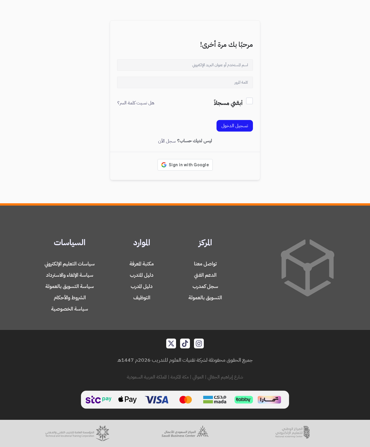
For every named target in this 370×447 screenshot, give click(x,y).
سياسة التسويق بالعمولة (69, 286)
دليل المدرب (142, 286)
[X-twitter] (171, 343)
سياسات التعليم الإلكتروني (70, 263)
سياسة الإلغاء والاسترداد (69, 275)
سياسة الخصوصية (69, 309)
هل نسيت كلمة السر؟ (135, 102)
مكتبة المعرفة (142, 263)
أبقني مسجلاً (228, 103)
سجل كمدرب (205, 286)
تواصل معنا (205, 263)
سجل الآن (167, 141)
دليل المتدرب (141, 275)
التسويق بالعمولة (205, 297)
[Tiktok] (185, 343)
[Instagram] (199, 343)
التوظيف (141, 297)
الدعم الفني (205, 275)
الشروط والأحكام (70, 297)
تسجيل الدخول (234, 125)
